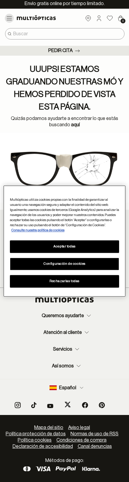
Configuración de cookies (65, 263)
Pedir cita (60, 50)
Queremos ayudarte (63, 315)
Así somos (63, 366)
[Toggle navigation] (9, 18)
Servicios (62, 349)
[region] (64, 241)
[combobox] (64, 33)
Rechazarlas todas (65, 281)
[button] (99, 18)
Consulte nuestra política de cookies (37, 230)
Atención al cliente (63, 332)
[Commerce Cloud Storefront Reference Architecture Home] (41, 17)
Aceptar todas (64, 246)
